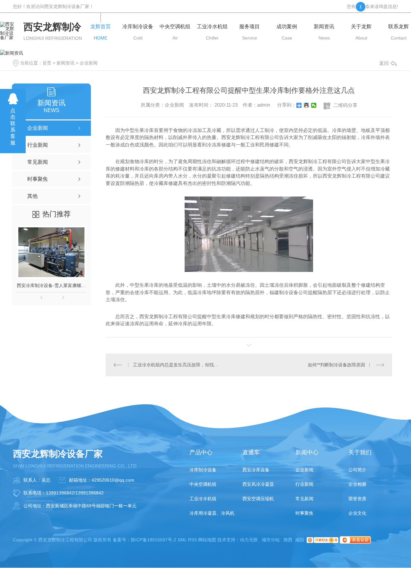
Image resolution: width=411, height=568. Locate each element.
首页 (46, 63)
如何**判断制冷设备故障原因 (336, 364)
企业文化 (357, 513)
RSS (192, 539)
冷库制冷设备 (202, 469)
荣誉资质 (357, 498)
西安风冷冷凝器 (258, 484)
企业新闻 (89, 63)
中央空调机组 (202, 484)
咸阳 (299, 539)
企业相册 (357, 484)
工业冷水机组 (202, 498)
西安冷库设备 (255, 469)
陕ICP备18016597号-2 (153, 539)
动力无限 (249, 539)
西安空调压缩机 (258, 498)
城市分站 (271, 539)
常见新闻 (304, 498)
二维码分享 (345, 105)
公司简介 (357, 469)
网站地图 (207, 539)
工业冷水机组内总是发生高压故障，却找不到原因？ (177, 364)
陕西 (288, 539)
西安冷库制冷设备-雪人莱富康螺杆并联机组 (51, 285)
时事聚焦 (304, 513)
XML (182, 539)
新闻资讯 (65, 63)
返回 (384, 63)
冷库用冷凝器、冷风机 (211, 513)
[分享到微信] (314, 105)
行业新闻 (304, 484)
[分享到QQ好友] (306, 105)
